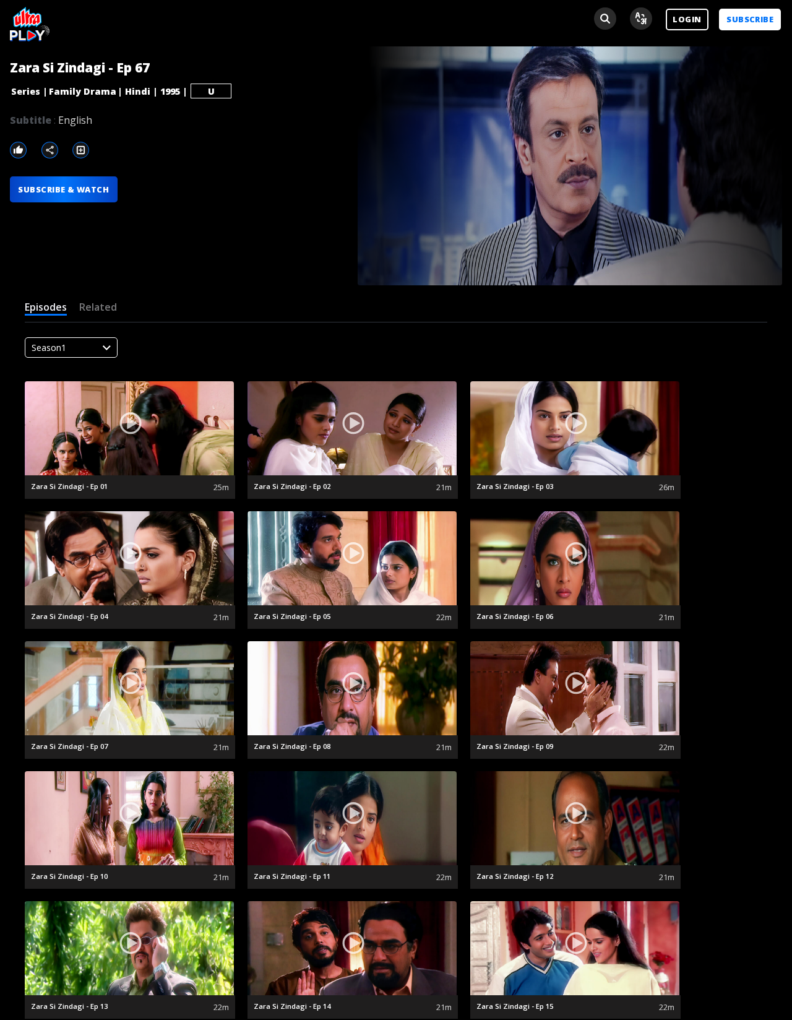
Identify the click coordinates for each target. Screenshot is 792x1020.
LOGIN (687, 19)
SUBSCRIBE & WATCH (63, 189)
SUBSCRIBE (749, 19)
